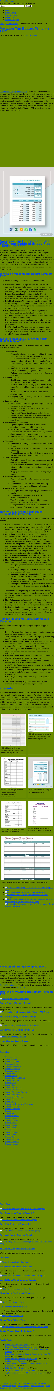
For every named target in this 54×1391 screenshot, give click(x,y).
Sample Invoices (11, 1118)
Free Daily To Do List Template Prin (16, 1224)
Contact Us (9, 17)
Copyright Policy (11, 15)
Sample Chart (10, 1083)
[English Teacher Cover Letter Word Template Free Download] (24, 1327)
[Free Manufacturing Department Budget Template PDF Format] (24, 1012)
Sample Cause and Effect (15, 1078)
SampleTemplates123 (8, 985)
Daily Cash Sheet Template (15, 1368)
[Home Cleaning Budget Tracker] (13, 1037)
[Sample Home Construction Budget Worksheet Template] (22, 1276)
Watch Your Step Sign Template (17, 1345)
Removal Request (12, 20)
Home (7, 10)
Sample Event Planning (14, 1097)
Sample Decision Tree (13, 1087)
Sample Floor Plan (12, 1106)
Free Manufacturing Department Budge (18, 1016)
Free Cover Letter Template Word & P (17, 1213)
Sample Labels (11, 1123)
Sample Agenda (11, 1057)
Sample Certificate (12, 1080)
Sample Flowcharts (12, 1109)
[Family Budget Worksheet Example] (14, 999)
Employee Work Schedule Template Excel (21, 1359)
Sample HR (9, 1113)
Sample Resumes (12, 1139)
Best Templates (23, 1386)
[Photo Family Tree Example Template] (15, 1289)
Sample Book (10, 1073)
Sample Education (12, 1090)
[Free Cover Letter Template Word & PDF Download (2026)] (23, 1209)
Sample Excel (10, 1099)
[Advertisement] (27, 64)
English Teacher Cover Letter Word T (17, 1331)
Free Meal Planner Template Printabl (16, 1235)
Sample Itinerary (11, 1120)
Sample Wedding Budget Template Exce (18, 1030)
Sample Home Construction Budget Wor (18, 1280)
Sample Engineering (12, 1095)
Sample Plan (10, 1137)
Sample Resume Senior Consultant (16, 1266)
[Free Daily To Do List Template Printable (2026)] (19, 1220)
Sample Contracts (12, 1085)
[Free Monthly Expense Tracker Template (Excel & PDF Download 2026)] (27, 1244)
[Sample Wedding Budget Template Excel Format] (19, 1025)
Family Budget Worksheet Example (16, 1003)
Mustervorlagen (27, 1388)
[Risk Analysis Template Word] (12, 1302)
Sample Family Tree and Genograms (19, 1104)
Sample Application (12, 1069)
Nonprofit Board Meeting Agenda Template (21, 1347)
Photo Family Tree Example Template (17, 1293)
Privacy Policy (10, 13)
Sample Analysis (11, 1064)
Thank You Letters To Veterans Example (20, 1371)
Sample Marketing (12, 1132)
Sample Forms (10, 1111)
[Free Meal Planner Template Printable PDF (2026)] (20, 1231)
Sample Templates (7, 1)
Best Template (14, 1388)
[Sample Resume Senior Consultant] (14, 1262)
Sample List (9, 1130)
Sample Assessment (13, 1071)
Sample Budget (12, 24)
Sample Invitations (12, 1116)
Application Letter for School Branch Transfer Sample (25, 1373)
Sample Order (10, 1135)
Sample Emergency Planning (16, 1092)
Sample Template (37, 1386)
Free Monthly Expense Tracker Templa (17, 1248)
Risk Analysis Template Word (13, 1307)
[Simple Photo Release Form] (11, 1316)
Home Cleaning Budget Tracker (14, 1041)
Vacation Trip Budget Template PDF (13, 92)
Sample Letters (11, 1125)
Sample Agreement (12, 1062)
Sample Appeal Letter (13, 1066)
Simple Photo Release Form (12, 1320)
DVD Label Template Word (37, 892)
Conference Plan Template (15, 1361)
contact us (21, 987)
